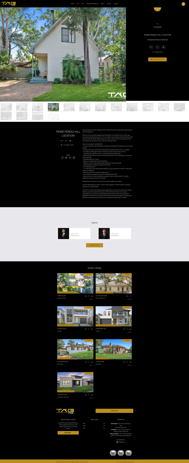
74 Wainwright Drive (101, 328)
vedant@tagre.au (75, 235)
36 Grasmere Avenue (63, 361)
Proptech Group (130, 461)
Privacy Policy (119, 461)
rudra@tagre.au (115, 235)
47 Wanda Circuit (61, 328)
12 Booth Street (100, 361)
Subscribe (67, 432)
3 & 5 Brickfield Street (101, 295)
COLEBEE (59, 331)
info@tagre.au (121, 442)
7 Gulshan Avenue (62, 394)
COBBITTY (98, 331)
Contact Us (114, 410)
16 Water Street (61, 295)
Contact (109, 3)
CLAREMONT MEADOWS (63, 397)
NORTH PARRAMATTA (101, 298)
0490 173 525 (74, 233)
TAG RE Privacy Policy (83, 461)
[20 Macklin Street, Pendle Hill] (63, 54)
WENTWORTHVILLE (61, 298)
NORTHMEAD (60, 364)
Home (72, 3)
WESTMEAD (98, 364)
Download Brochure (158, 59)
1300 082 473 (121, 439)
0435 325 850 (114, 233)
